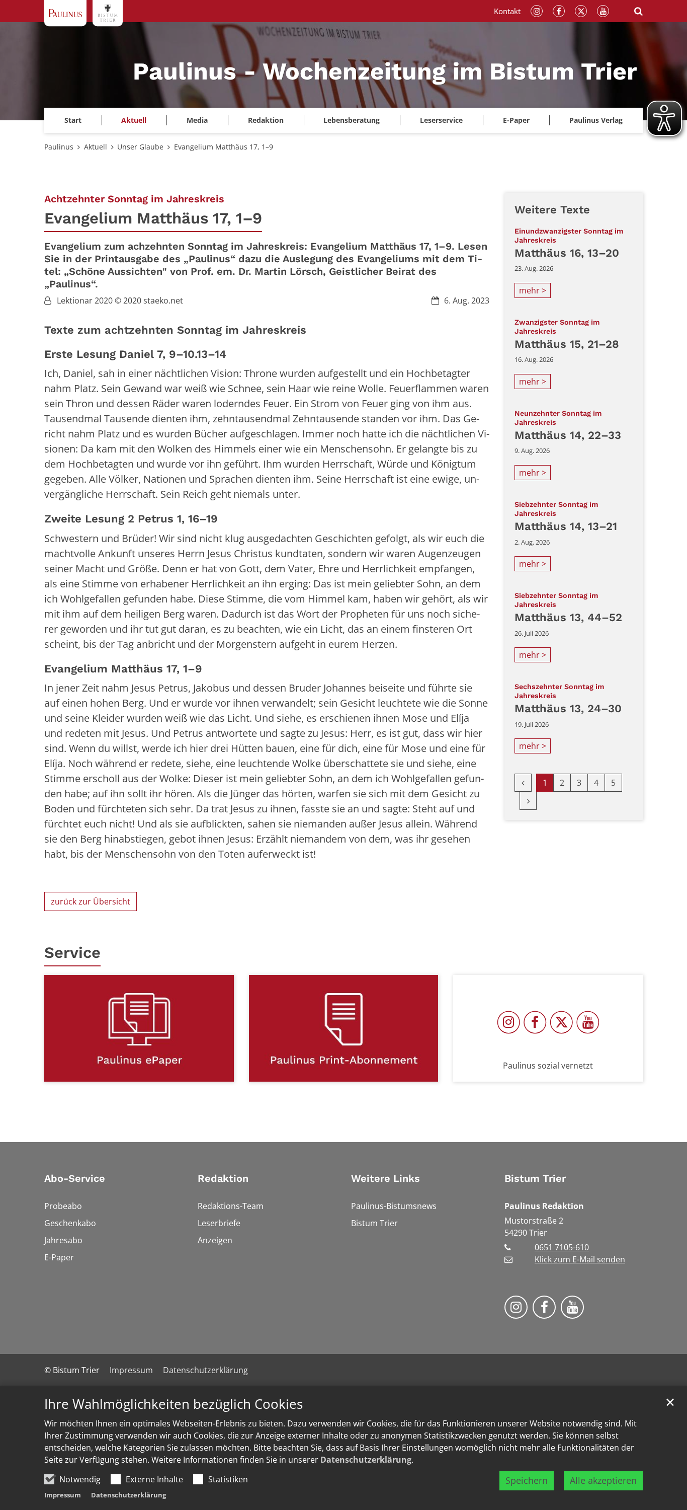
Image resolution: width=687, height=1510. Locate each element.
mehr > (532, 290)
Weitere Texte (552, 209)
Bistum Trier (535, 1178)
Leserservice (441, 120)
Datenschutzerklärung (365, 1459)
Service (72, 952)
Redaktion (223, 1178)
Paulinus (58, 147)
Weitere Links (385, 1178)
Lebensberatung (351, 120)
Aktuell (95, 147)
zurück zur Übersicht (90, 901)
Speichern (526, 1480)
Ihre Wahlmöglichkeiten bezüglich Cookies (173, 1404)
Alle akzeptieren (603, 1480)
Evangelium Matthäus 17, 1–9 (223, 147)
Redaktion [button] (266, 120)
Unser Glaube (140, 147)
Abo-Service (74, 1178)
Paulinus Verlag (596, 120)
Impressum (62, 1494)
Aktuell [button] (133, 120)
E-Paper (516, 120)
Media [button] (197, 120)
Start (72, 120)
